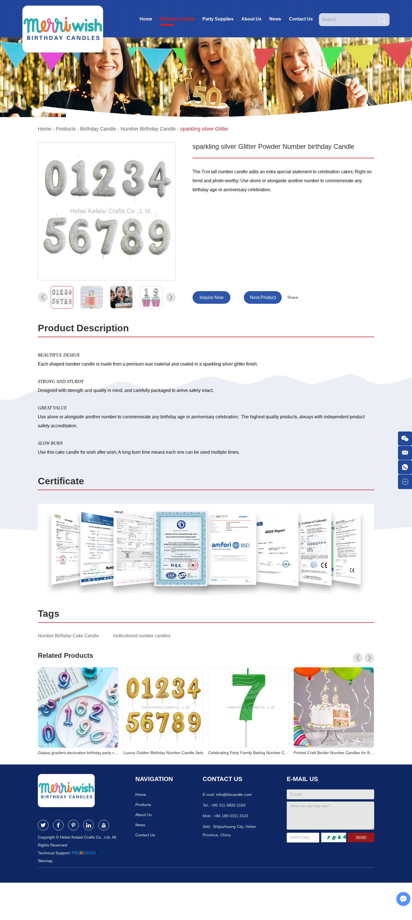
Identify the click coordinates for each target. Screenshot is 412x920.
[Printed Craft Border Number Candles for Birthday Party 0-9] (333, 707)
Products (66, 129)
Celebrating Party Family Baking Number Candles (248, 752)
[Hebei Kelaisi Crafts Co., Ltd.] (62, 19)
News (275, 19)
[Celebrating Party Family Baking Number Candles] (248, 707)
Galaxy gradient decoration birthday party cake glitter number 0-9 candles (78, 752)
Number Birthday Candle (148, 129)
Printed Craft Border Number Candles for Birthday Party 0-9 (333, 752)
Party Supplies (217, 19)
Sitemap (45, 861)
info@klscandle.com (234, 794)
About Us (251, 19)
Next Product (263, 297)
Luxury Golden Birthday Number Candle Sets (163, 752)
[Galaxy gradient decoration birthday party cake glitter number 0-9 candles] (78, 707)
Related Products (65, 655)
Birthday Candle (177, 19)
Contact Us (301, 19)
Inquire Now (212, 297)
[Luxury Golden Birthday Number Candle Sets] (163, 707)
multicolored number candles (141, 635)
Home (146, 19)
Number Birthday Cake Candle (68, 635)
